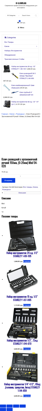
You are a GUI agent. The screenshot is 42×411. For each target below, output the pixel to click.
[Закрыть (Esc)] (3, 406)
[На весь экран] (16, 406)
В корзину (8, 180)
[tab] (22, 192)
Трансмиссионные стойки (14, 59)
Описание (22, 193)
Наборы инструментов (13, 50)
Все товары (9, 42)
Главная (5, 114)
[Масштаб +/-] (23, 406)
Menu (22, 27)
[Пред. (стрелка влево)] (3, 409)
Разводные (20, 114)
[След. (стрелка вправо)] (10, 409)
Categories (11, 37)
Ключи (6, 46)
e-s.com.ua (21, 3)
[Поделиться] (10, 406)
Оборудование (10, 55)
